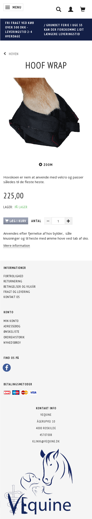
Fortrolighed (13, 276)
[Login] (70, 9)
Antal (36, 221)
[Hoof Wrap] (46, 114)
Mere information (16, 245)
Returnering (13, 281)
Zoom (48, 165)
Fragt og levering (17, 292)
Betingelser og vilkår (20, 287)
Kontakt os (12, 297)
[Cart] (82, 9)
